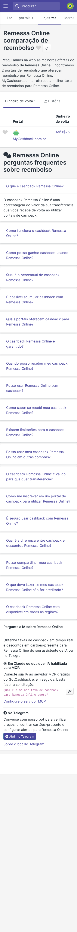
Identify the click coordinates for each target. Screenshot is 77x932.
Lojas (48, 18)
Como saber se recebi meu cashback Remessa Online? (36, 410)
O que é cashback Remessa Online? (35, 186)
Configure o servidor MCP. (24, 701)
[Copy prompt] (70, 691)
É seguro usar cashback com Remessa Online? (37, 521)
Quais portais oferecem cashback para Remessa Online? (37, 321)
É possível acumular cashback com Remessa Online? (34, 299)
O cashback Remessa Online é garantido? (30, 343)
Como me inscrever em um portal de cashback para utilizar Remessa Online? (38, 498)
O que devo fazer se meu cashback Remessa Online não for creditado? (35, 587)
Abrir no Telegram (21, 736)
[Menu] (5, 6)
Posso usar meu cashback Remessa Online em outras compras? (35, 454)
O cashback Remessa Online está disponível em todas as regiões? (33, 609)
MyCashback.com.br (29, 139)
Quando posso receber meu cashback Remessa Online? (37, 366)
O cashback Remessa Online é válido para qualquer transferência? (36, 476)
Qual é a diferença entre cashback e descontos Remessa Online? (35, 543)
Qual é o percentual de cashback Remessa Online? (32, 277)
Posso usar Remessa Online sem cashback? (32, 388)
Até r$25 (63, 132)
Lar (9, 18)
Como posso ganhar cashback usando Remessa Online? (37, 255)
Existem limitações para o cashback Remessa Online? (35, 432)
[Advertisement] (38, 764)
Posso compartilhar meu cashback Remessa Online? (34, 565)
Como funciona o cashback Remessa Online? (36, 233)
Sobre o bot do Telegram (23, 744)
